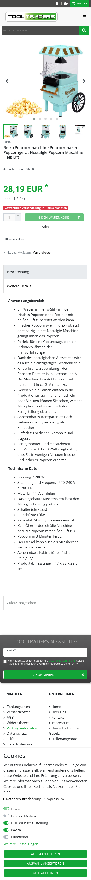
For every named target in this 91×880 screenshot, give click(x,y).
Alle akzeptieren (45, 854)
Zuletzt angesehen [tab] (21, 602)
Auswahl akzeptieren (45, 863)
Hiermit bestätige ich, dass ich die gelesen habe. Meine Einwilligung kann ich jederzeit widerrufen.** (46, 662)
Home (56, 706)
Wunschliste (16, 239)
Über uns (58, 712)
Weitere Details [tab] (19, 286)
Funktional (19, 837)
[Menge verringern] (18, 219)
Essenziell (18, 809)
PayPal (16, 830)
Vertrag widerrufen (21, 728)
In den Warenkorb (53, 217)
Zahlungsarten (18, 706)
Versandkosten (42, 252)
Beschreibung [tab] (18, 271)
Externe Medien (23, 816)
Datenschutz (16, 733)
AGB (10, 717)
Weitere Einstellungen (21, 844)
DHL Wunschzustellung (29, 823)
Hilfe (10, 738)
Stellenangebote (64, 738)
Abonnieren (44, 674)
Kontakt (57, 717)
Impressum (55, 798)
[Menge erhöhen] (18, 215)
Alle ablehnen (45, 873)
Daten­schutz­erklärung (24, 798)
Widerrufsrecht (18, 722)
